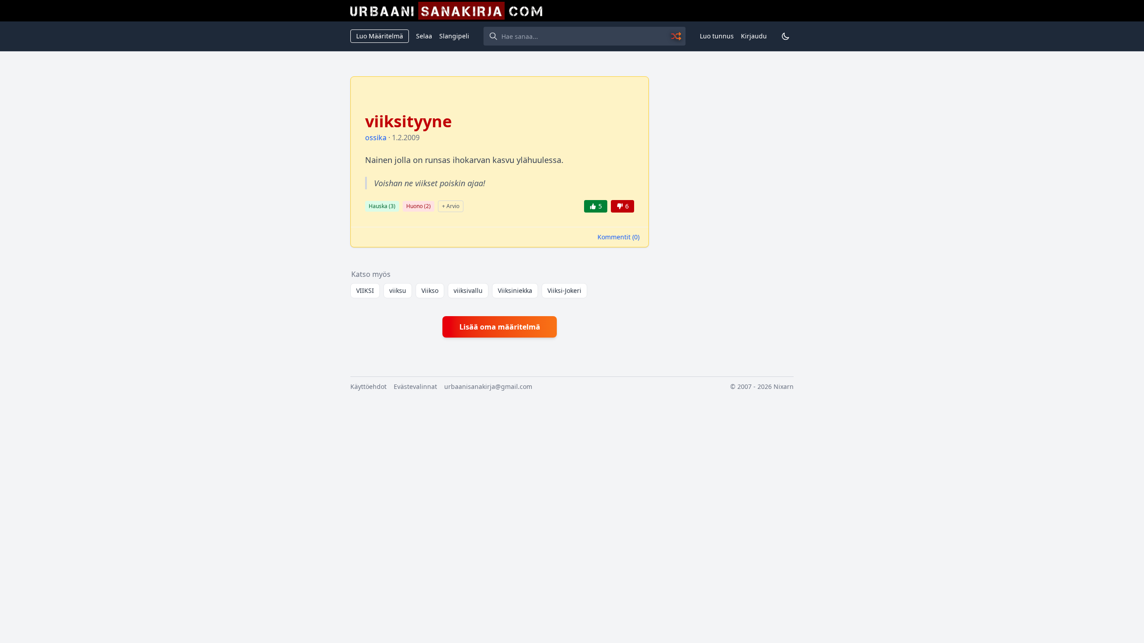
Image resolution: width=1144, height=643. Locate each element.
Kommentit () (618, 237)
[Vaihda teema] (786, 36)
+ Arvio (450, 206)
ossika (376, 137)
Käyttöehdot (368, 386)
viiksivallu (468, 290)
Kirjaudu (754, 36)
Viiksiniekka (515, 290)
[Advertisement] (727, 210)
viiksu (397, 290)
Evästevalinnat (415, 386)
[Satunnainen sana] (676, 36)
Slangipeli (454, 36)
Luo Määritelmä (379, 36)
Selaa (424, 36)
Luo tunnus (717, 36)
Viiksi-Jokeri (564, 290)
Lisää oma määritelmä (499, 327)
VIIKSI (365, 290)
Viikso (429, 290)
